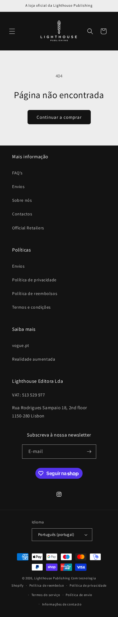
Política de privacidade (34, 280)
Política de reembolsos (34, 293)
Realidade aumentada (33, 359)
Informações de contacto (62, 604)
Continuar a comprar (59, 117)
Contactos (22, 214)
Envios (18, 186)
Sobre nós (22, 200)
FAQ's (17, 173)
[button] (12, 31)
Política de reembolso (46, 585)
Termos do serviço (45, 595)
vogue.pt (20, 345)
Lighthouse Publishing (52, 578)
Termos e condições (31, 307)
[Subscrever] (89, 451)
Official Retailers (28, 228)
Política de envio (79, 595)
